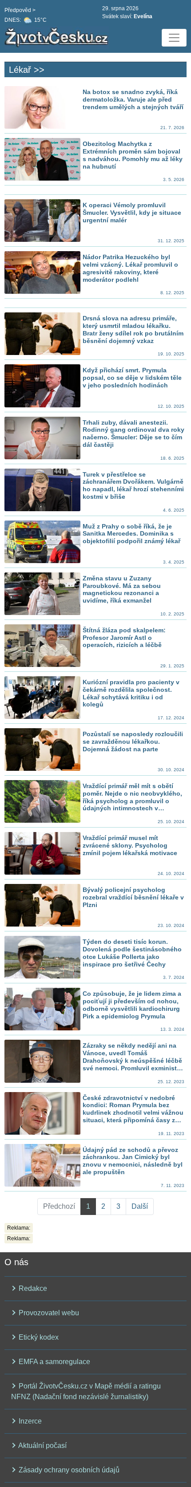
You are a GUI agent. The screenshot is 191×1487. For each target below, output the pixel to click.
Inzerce (29, 1421)
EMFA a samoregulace (53, 1361)
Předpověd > (20, 10)
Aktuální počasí (42, 1445)
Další (139, 1206)
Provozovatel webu (48, 1313)
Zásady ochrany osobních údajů (68, 1470)
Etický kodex (38, 1337)
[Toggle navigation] (174, 38)
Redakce (32, 1288)
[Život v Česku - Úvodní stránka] (57, 37)
